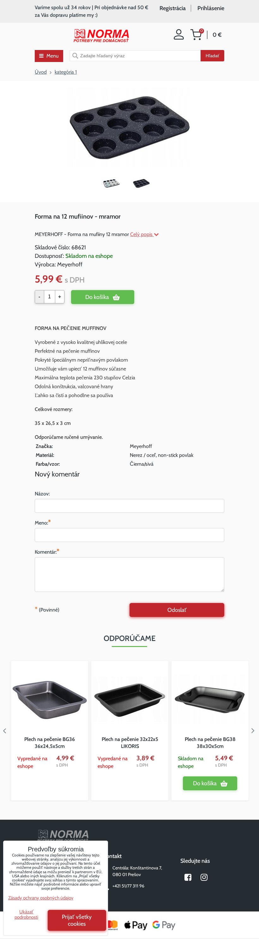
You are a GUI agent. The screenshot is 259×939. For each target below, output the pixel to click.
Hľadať (212, 55)
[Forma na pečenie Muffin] (114, 183)
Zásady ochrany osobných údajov (40, 898)
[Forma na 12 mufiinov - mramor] (130, 128)
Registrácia (173, 8)
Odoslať (177, 609)
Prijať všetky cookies (77, 920)
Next (254, 731)
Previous (5, 731)
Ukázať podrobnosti (26, 914)
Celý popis (142, 234)
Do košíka (97, 297)
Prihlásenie (210, 8)
